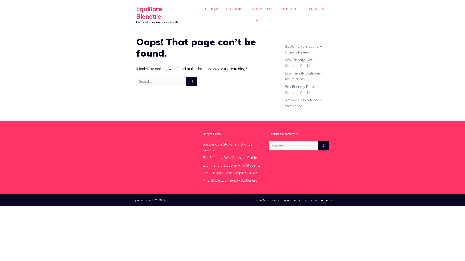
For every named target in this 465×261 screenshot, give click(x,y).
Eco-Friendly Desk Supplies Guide (230, 173)
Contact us (315, 9)
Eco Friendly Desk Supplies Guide (230, 158)
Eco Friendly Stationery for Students (231, 165)
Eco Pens (211, 9)
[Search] (191, 81)
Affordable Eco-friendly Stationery (230, 180)
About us (326, 200)
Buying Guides (234, 9)
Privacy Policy (291, 200)
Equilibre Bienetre (149, 12)
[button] (257, 19)
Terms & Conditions (266, 200)
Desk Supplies (290, 9)
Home (194, 9)
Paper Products (262, 9)
